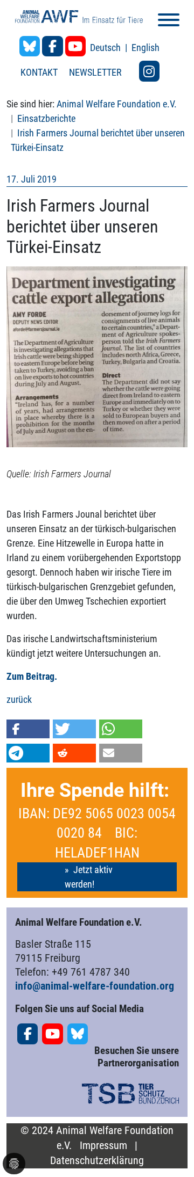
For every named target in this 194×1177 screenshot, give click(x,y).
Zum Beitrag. (32, 676)
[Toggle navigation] (169, 21)
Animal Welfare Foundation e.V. (117, 104)
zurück (19, 699)
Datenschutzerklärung (97, 1160)
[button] (28, 729)
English (145, 47)
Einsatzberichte (46, 118)
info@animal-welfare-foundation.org (94, 985)
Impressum (103, 1145)
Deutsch (106, 47)
